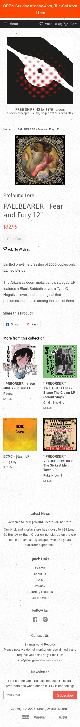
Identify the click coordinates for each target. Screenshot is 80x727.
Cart (73, 23)
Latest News (40, 513)
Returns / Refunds (40, 591)
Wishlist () (53, 24)
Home (7, 129)
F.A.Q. (40, 579)
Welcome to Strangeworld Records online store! (40, 522)
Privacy (40, 585)
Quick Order (40, 597)
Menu (13, 23)
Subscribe (65, 695)
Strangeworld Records (52, 708)
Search (40, 568)
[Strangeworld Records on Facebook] (35, 620)
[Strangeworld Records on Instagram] (45, 620)
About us (40, 574)
